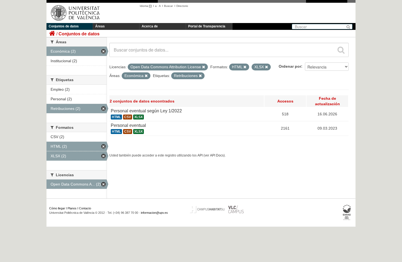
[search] (341, 50)
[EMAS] (346, 212)
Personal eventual (128, 125)
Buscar (168, 5)
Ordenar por (290, 66)
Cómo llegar (57, 208)
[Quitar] (203, 67)
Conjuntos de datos (64, 26)
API (200, 155)
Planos (72, 208)
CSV (127, 117)
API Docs (217, 155)
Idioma (144, 5)
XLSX (138, 117)
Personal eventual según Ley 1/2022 (146, 111)
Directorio (182, 5)
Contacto (85, 208)
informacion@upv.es (154, 212)
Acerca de (150, 26)
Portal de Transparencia (206, 26)
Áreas (100, 26)
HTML (116, 117)
